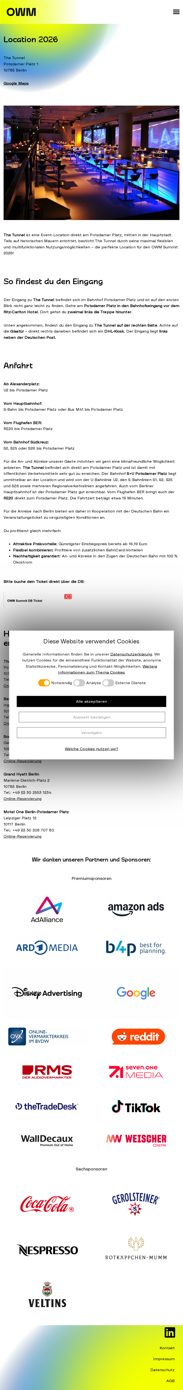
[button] (176, 12)
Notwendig (61, 683)
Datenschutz (162, 1369)
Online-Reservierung (22, 761)
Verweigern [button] (91, 732)
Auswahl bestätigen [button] (92, 716)
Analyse (93, 683)
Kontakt (167, 1347)
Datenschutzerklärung (131, 654)
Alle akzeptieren (91, 701)
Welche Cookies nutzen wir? (91, 748)
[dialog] (91, 695)
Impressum (164, 1358)
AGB (170, 1380)
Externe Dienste (130, 683)
